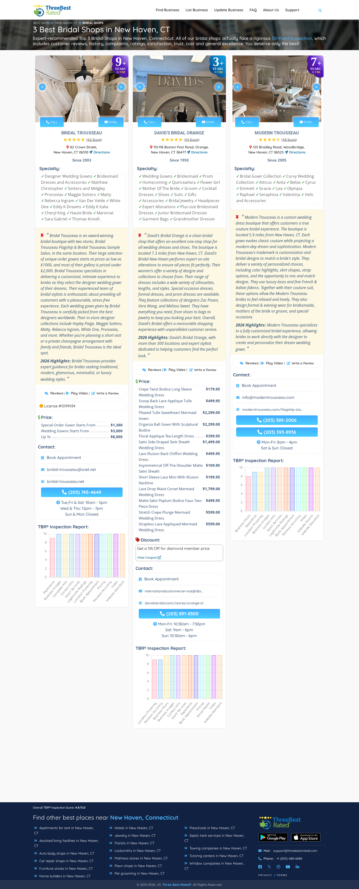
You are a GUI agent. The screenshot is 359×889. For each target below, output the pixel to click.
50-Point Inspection (292, 38)
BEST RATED (42, 23)
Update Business (228, 10)
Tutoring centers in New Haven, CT (216, 856)
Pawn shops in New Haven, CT (138, 866)
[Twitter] (269, 867)
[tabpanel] (81, 88)
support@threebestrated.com (295, 851)
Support (292, 10)
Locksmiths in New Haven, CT (137, 850)
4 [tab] (85, 110)
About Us (271, 10)
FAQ (253, 10)
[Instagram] (278, 867)
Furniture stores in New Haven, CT (65, 868)
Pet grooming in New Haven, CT (139, 873)
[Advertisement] (179, 768)
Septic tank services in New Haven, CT (214, 838)
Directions (101, 152)
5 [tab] (89, 110)
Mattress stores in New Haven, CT (141, 858)
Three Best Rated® (176, 885)
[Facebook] (260, 867)
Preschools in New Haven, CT (212, 828)
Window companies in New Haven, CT (214, 866)
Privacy (265, 875)
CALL (53, 122)
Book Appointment (64, 457)
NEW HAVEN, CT (66, 23)
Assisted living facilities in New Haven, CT (66, 843)
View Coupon (147, 557)
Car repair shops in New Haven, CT (66, 861)
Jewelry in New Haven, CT (135, 835)
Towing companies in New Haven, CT (218, 848)
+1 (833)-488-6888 (289, 858)
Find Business (167, 10)
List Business (197, 10)
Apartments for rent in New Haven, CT (64, 830)
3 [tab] (81, 110)
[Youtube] (288, 867)
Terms (281, 875)
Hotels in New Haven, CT (133, 828)
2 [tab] (77, 110)
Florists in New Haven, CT (134, 843)
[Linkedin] (297, 867)
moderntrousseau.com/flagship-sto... (272, 409)
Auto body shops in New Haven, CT (66, 853)
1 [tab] (73, 110)
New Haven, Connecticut (144, 817)
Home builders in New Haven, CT (64, 876)
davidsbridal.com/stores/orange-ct (174, 603)
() (94, 139)
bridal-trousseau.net (65, 481)
